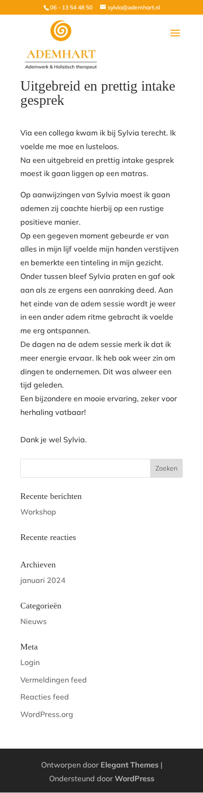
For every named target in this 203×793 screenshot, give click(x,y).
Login (30, 662)
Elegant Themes (130, 764)
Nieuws (33, 621)
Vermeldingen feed (53, 679)
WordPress (134, 778)
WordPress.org (46, 714)
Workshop (38, 511)
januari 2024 (43, 580)
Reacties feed (44, 696)
